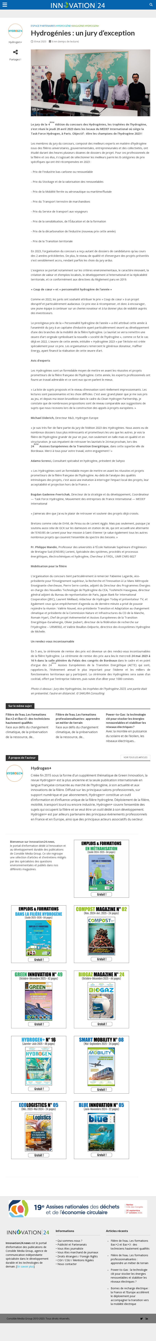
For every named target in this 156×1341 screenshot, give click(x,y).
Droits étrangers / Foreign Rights (77, 1256)
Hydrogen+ (15, 42)
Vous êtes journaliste (70, 1248)
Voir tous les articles (135, 757)
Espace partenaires (43, 25)
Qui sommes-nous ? (69, 1240)
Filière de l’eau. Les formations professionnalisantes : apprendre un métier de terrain (78, 718)
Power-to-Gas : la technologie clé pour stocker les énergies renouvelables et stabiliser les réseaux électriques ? (126, 720)
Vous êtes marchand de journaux (77, 1252)
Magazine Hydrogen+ (85, 25)
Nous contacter (67, 1264)
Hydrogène (64, 25)
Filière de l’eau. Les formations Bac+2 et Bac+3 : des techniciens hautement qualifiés (28, 718)
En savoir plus (25, 1266)
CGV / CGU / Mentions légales (75, 1260)
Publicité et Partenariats (72, 1244)
